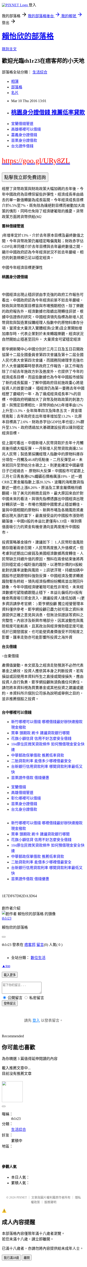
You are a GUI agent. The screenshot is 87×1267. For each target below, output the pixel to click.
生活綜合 (39, 72)
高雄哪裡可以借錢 (26, 129)
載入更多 (10, 975)
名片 (15, 93)
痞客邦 (29, 945)
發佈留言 (10, 1003)
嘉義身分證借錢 (24, 135)
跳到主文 (9, 49)
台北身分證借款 (24, 809)
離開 (27, 1258)
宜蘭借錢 (18, 787)
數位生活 (38, 958)
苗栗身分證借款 (24, 140)
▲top (6, 966)
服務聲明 (50, 1202)
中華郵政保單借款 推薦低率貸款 (37, 755)
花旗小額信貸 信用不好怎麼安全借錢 (41, 739)
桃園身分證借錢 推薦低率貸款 (48, 112)
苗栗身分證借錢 (24, 804)
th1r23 (6, 918)
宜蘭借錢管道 (22, 124)
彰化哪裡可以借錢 (26, 798)
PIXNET (21, 1197)
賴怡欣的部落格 (28, 36)
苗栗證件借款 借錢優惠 (30, 778)
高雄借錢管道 (22, 793)
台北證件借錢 (22, 146)
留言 (40, 945)
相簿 (15, 81)
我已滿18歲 (11, 1258)
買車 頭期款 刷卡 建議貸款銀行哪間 (40, 733)
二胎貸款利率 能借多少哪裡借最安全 (41, 761)
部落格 (16, 87)
